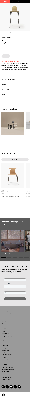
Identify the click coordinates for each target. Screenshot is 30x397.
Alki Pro (3, 348)
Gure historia (4, 312)
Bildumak (3, 331)
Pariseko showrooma (6, 371)
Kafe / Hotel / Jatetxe (7, 336)
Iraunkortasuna (5, 315)
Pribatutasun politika (6, 379)
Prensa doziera (5, 350)
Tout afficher (15, 159)
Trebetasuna (4, 317)
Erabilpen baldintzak (6, 377)
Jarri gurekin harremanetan (8, 367)
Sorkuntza (4, 319)
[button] (24, 394)
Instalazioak (4, 359)
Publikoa (3, 340)
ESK (2, 323)
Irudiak (3, 352)
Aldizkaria (4, 357)
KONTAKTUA (5, 56)
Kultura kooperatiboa (6, 314)
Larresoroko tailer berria (7, 369)
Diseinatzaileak (5, 321)
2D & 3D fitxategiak (6, 354)
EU (12, 1)
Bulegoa (3, 338)
